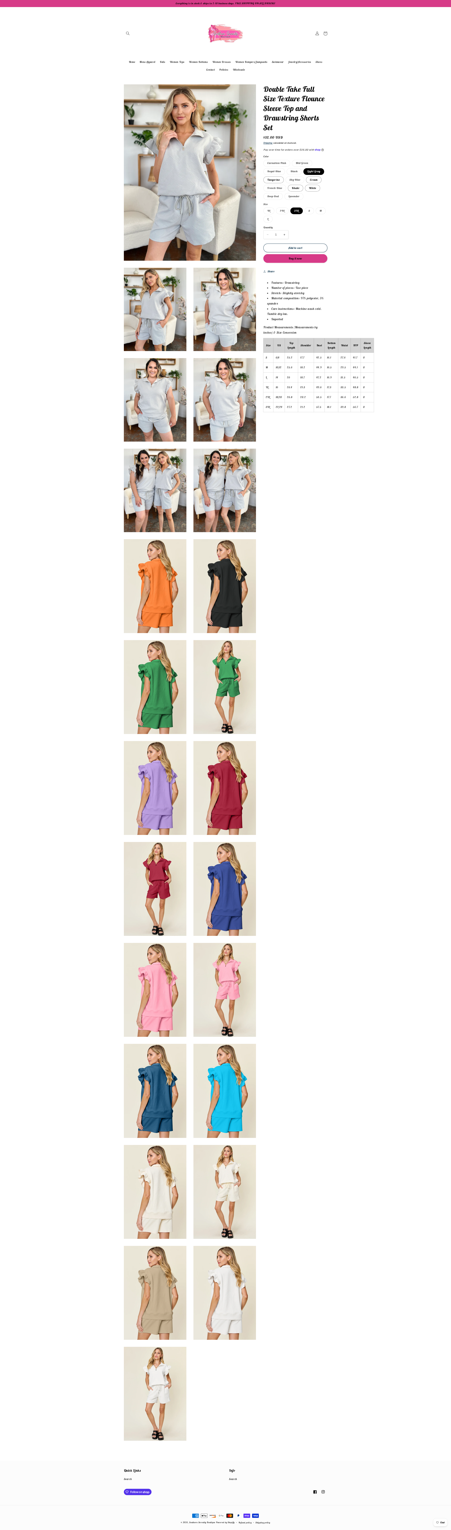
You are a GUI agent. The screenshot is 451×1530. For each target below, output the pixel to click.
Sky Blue (296, 180)
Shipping (268, 142)
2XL (284, 211)
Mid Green (304, 163)
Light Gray (313, 171)
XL (270, 211)
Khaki (295, 188)
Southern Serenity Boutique (202, 1522)
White (312, 188)
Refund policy (245, 1522)
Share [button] (271, 271)
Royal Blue (276, 172)
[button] (128, 33)
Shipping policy (262, 1522)
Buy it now (295, 258)
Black (296, 172)
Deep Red (275, 197)
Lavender (295, 197)
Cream (314, 179)
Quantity (268, 227)
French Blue (276, 188)
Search (128, 1479)
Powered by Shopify (225, 1522)
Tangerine (273, 179)
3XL (296, 210)
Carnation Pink (278, 163)
